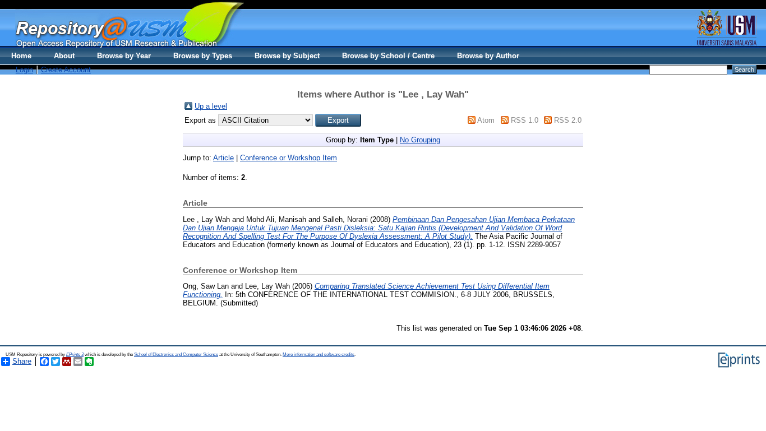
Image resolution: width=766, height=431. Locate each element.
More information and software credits (318, 354)
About (64, 56)
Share (21, 361)
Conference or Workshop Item (288, 158)
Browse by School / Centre (388, 56)
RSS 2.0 (568, 120)
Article (223, 158)
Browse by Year (124, 56)
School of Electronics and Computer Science (176, 354)
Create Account (66, 70)
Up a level (211, 106)
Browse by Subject (287, 56)
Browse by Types (202, 56)
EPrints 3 (75, 354)
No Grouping (420, 140)
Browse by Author (488, 56)
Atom (486, 120)
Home (21, 56)
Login (24, 70)
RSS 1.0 (524, 120)
